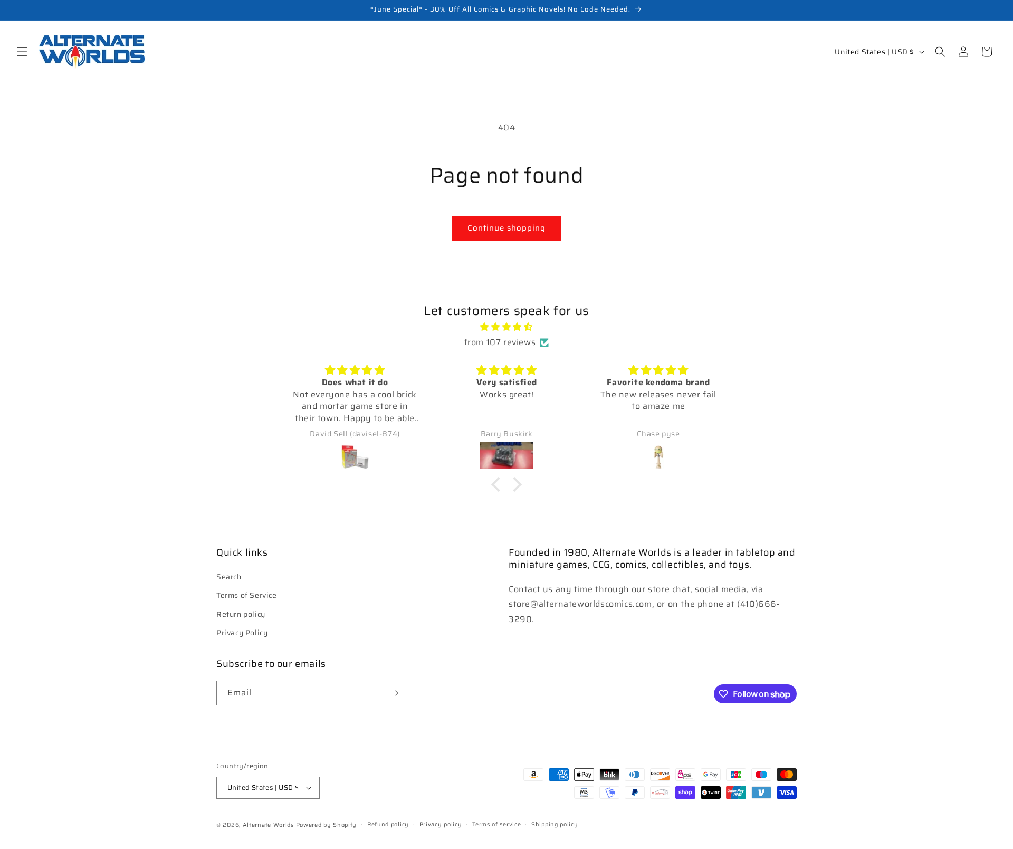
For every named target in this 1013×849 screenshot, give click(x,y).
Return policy (240, 613)
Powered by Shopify (326, 825)
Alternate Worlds (268, 825)
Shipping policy (554, 823)
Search (229, 577)
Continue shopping (506, 228)
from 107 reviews (500, 342)
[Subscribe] (394, 693)
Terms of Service (246, 595)
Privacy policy (440, 823)
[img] (506, 327)
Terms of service (496, 823)
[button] (22, 51)
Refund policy (388, 823)
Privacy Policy (241, 632)
